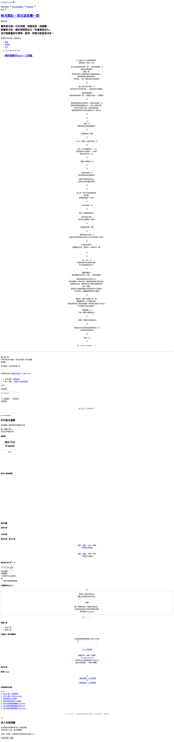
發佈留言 (4, 401)
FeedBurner (90, 611)
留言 (18, 373)
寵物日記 (17, 38)
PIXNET (72, 714)
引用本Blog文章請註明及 (87, 660)
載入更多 (4, 389)
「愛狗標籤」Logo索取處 (87, 678)
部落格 (7, 45)
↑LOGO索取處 (87, 649)
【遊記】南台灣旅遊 (20, 381)
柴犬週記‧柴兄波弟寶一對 (20, 15)
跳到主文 (4, 21)
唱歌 (84, 545)
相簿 (6, 42)
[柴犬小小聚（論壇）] (1, 691)
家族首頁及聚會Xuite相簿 (12, 701)
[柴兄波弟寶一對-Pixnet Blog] (3, 691)
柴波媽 (3, 362)
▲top (2, 385)
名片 (6, 47)
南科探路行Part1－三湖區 (18, 55)
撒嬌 (84, 554)
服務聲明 (106, 714)
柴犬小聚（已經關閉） (11, 694)
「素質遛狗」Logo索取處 (87, 683)
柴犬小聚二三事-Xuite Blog (12, 696)
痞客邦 (13, 373)
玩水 (89, 545)
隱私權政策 (98, 714)
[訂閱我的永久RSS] (87, 590)
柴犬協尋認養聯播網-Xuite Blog (14, 703)
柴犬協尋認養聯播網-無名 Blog (14, 706)
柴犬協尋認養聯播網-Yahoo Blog (14, 708)
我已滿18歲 (5, 738)
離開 (11, 738)
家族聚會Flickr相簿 (10, 699)
